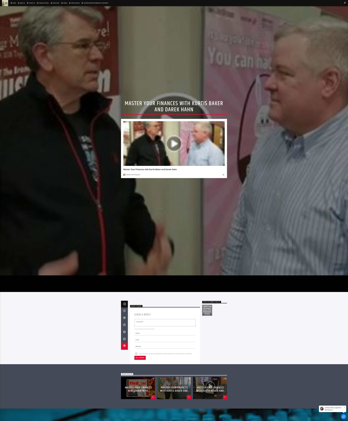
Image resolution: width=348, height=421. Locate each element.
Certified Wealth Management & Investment (96, 3)
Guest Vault (56, 3)
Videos (65, 3)
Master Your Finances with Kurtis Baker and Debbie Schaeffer (210, 409)
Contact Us (32, 3)
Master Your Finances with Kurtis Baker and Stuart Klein (174, 409)
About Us (22, 3)
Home (14, 3)
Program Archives (44, 3)
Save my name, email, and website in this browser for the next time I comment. (165, 372)
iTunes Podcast (75, 3)
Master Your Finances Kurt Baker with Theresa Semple (138, 409)
